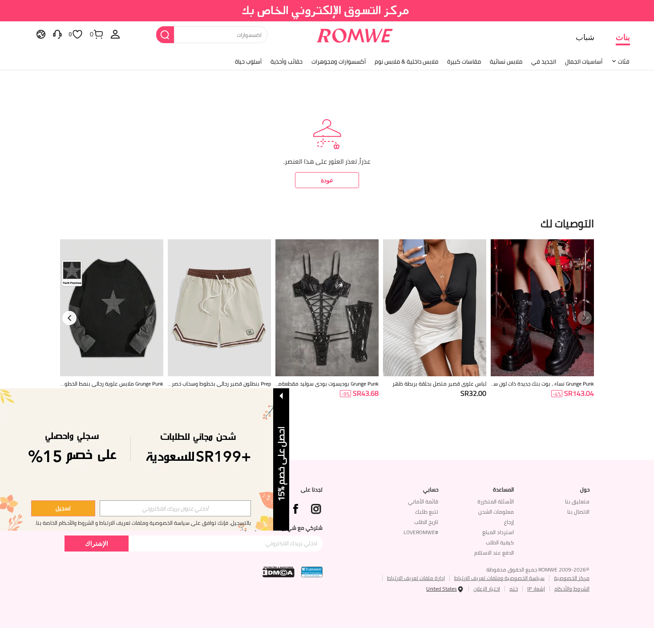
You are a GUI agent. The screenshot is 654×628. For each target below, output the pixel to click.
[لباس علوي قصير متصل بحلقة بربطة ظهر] (434, 308)
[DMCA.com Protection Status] (278, 572)
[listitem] (542, 329)
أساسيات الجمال (583, 61)
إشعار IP (536, 589)
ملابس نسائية (506, 61)
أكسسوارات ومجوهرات (338, 61)
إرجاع (509, 522)
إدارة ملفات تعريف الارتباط (416, 578)
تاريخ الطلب (426, 522)
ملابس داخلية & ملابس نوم (406, 61)
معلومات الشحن (496, 512)
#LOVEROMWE (421, 532)
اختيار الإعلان (486, 589)
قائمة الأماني (423, 501)
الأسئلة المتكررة (495, 501)
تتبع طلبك (426, 512)
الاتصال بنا (578, 512)
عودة (327, 180)
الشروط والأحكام (571, 589)
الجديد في (543, 61)
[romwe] (355, 33)
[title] (327, 222)
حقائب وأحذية (286, 61)
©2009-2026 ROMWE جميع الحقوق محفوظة (537, 569)
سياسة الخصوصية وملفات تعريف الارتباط (499, 578)
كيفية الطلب (500, 542)
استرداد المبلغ (498, 532)
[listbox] (115, 33)
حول (584, 490)
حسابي (430, 490)
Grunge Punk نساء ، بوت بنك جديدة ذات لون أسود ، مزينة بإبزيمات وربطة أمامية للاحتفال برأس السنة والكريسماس (543, 384)
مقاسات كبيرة (464, 61)
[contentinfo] (579, 393)
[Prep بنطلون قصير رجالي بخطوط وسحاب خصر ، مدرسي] (219, 308)
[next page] (69, 318)
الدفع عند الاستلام (494, 552)
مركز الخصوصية (571, 578)
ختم (513, 589)
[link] (327, 10)
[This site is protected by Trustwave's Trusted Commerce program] (312, 572)
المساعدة (503, 490)
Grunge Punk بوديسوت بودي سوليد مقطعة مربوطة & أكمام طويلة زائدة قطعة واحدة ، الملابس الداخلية (328, 384)
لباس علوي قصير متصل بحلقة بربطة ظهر (439, 384)
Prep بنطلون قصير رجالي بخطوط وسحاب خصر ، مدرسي (220, 384)
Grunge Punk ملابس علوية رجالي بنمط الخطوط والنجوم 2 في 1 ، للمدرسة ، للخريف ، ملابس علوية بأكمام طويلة (112, 384)
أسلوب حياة (248, 61)
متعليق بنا (577, 501)
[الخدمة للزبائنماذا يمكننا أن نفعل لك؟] (57, 33)
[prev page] (584, 318)
